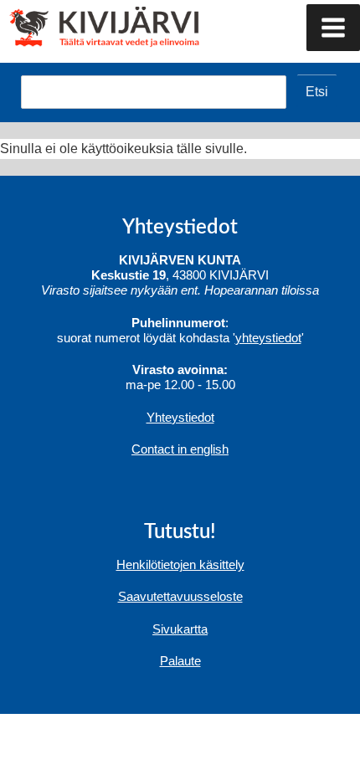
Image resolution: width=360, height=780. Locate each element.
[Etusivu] (73, 25)
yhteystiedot (268, 338)
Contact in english (180, 449)
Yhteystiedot (180, 417)
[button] (333, 27)
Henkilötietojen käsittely (180, 564)
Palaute (180, 661)
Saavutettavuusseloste (180, 596)
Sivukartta (180, 629)
